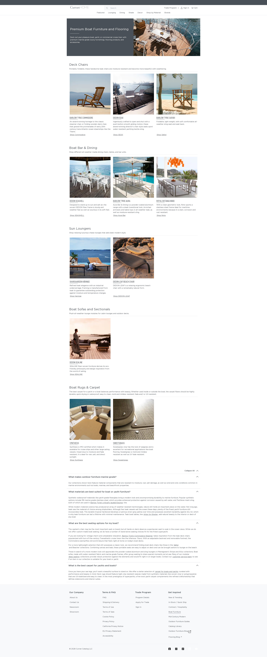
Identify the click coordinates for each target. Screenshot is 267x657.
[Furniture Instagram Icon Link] (176, 648)
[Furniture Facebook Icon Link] (169, 648)
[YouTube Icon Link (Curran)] (196, 648)
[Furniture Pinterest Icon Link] (182, 648)
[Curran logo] (79, 8)
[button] (90, 106)
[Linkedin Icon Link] (189, 648)
